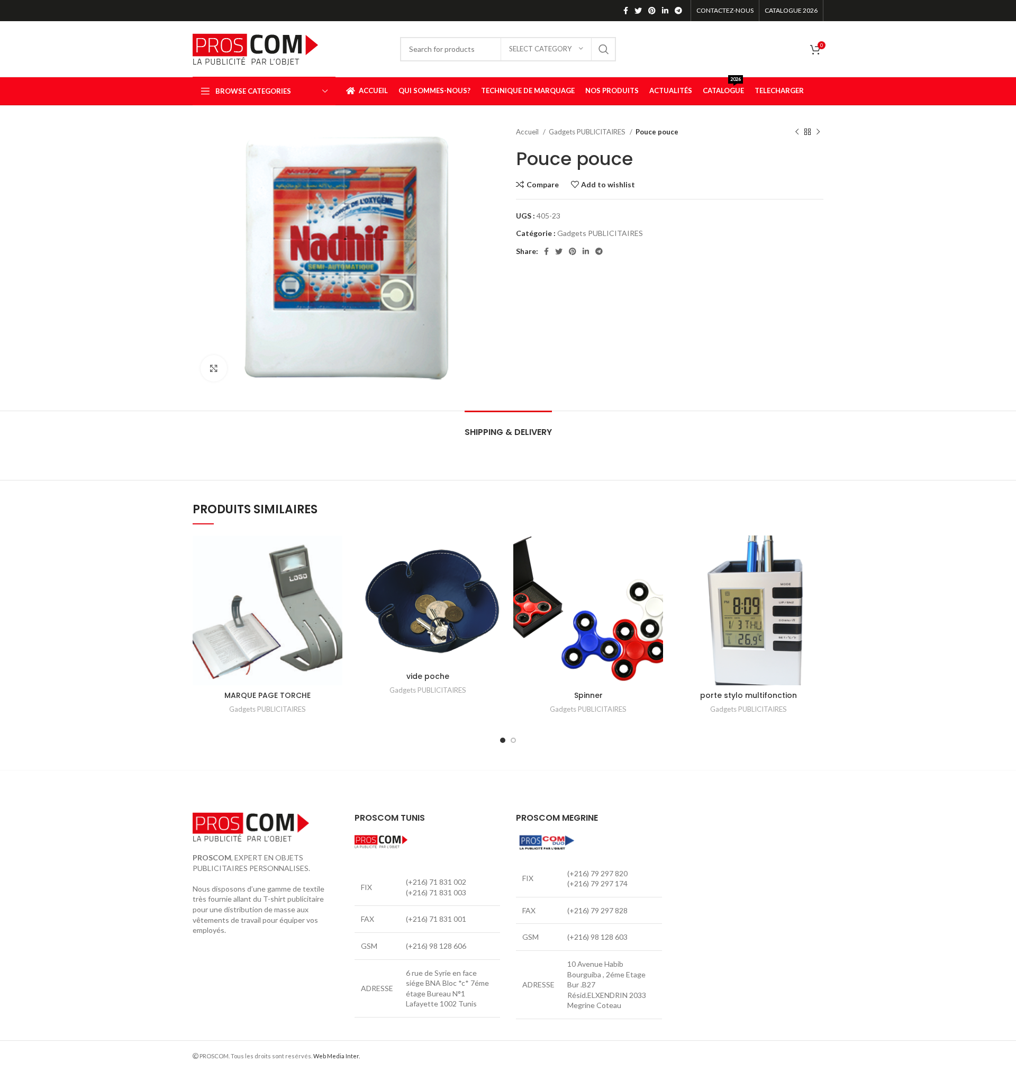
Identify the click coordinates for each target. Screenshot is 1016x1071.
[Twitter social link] (638, 10)
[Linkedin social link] (665, 10)
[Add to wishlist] (334, 553)
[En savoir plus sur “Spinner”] (655, 576)
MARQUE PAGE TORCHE (267, 695)
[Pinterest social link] (652, 10)
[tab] (508, 427)
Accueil (528, 132)
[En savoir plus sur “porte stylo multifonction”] (815, 576)
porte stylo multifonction (748, 695)
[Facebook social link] (625, 10)
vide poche (427, 676)
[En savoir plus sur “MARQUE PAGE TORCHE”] (334, 576)
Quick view (334, 600)
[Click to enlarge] (214, 368)
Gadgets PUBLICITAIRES (588, 132)
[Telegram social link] (678, 10)
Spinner (588, 695)
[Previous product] (797, 132)
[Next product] (818, 132)
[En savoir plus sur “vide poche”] (495, 576)
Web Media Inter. (336, 1055)
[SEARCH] (604, 49)
